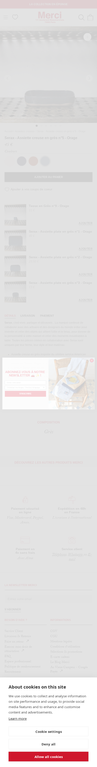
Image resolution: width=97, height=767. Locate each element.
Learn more (18, 718)
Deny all (48, 744)
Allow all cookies (49, 756)
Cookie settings (48, 731)
